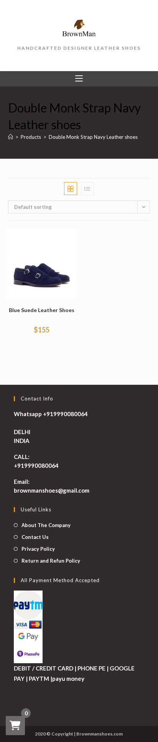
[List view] (87, 188)
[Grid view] (70, 188)
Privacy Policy (38, 549)
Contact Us (35, 537)
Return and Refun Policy (50, 561)
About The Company (46, 525)
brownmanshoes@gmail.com (51, 490)
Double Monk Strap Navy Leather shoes (93, 137)
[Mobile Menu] (79, 78)
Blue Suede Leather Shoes (41, 310)
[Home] (10, 137)
